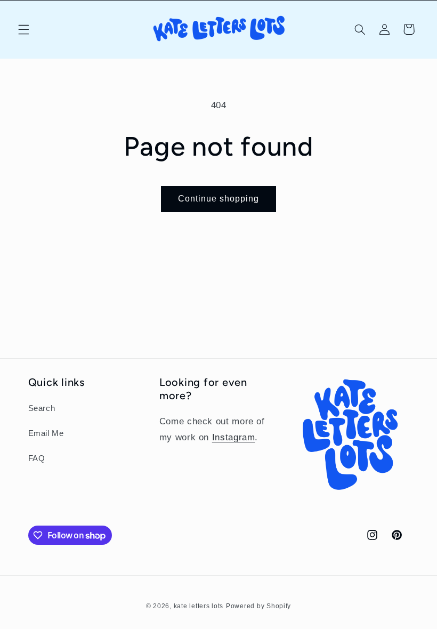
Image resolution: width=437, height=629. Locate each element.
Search (41, 408)
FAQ (36, 458)
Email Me (46, 433)
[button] (23, 29)
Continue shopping (219, 198)
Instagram (233, 437)
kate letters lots (199, 606)
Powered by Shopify (258, 606)
